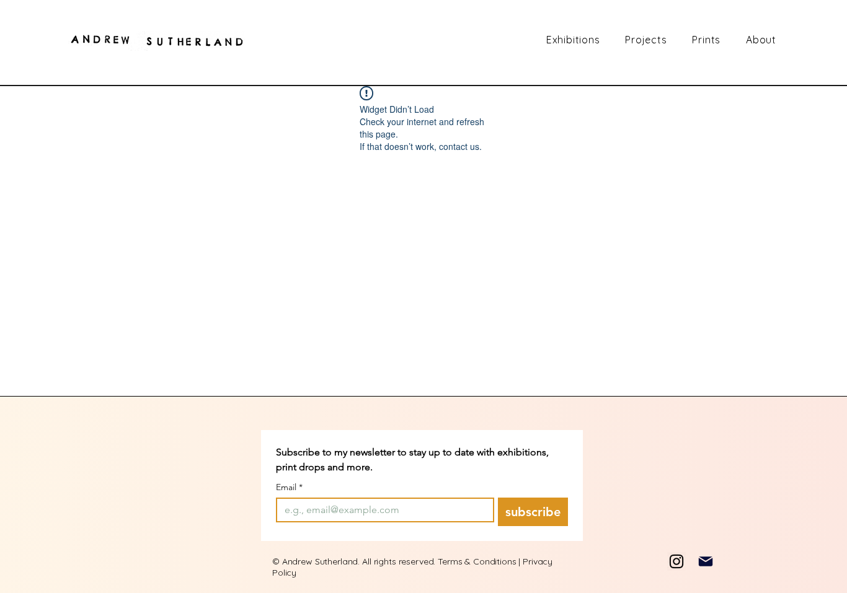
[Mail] (705, 561)
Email (289, 487)
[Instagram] (676, 561)
